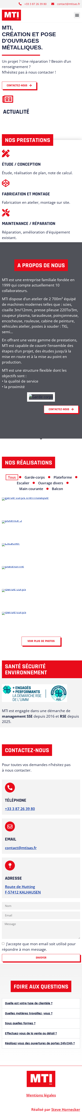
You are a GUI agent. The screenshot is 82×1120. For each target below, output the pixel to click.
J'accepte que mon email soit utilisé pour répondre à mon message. (39, 946)
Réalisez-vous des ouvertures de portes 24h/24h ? (40, 1043)
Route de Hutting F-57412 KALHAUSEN (23, 889)
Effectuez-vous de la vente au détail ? (31, 1033)
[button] (77, 15)
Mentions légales (41, 1095)
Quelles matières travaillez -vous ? (28, 1013)
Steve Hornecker (65, 1109)
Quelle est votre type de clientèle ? (28, 1003)
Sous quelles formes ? (20, 1023)
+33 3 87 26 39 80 (20, 808)
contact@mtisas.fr (21, 847)
